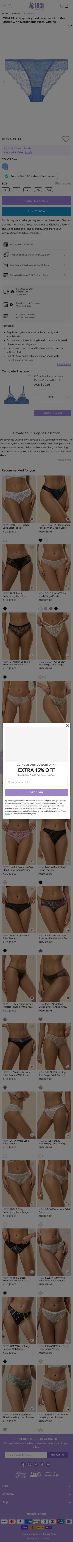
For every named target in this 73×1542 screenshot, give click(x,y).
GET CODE (37, 792)
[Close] (67, 725)
